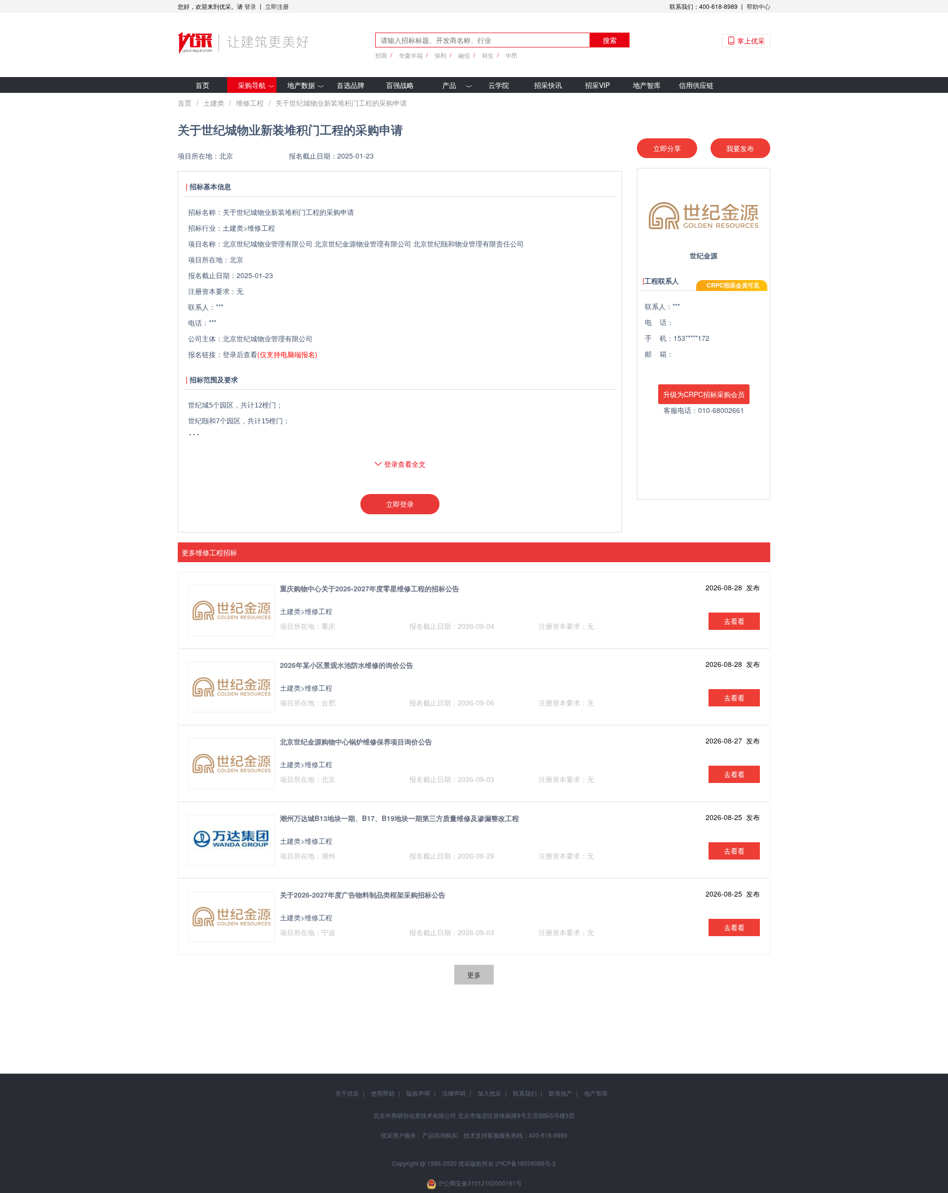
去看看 (734, 621)
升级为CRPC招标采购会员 (704, 394)
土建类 (213, 103)
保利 (440, 55)
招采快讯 (548, 85)
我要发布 (740, 148)
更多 (474, 975)
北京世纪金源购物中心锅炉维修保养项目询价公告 (356, 741)
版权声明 (418, 1093)
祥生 (488, 55)
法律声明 (454, 1093)
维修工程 (250, 103)
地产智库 (647, 85)
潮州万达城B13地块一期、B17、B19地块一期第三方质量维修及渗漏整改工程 (399, 818)
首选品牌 (350, 85)
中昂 (511, 55)
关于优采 (347, 1093)
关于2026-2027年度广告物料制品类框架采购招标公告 (362, 895)
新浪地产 (560, 1093)
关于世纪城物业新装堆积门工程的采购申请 (341, 103)
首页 (202, 85)
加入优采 (489, 1093)
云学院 (498, 85)
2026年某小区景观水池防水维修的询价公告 (346, 665)
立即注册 (277, 6)
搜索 (610, 40)
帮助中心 (758, 6)
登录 (250, 6)
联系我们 (525, 1093)
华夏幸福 (411, 55)
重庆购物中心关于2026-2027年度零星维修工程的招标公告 (369, 588)
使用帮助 (383, 1093)
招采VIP (597, 85)
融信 (464, 55)
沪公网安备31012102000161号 (480, 1183)
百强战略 (400, 85)
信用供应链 (696, 85)
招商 (381, 55)
